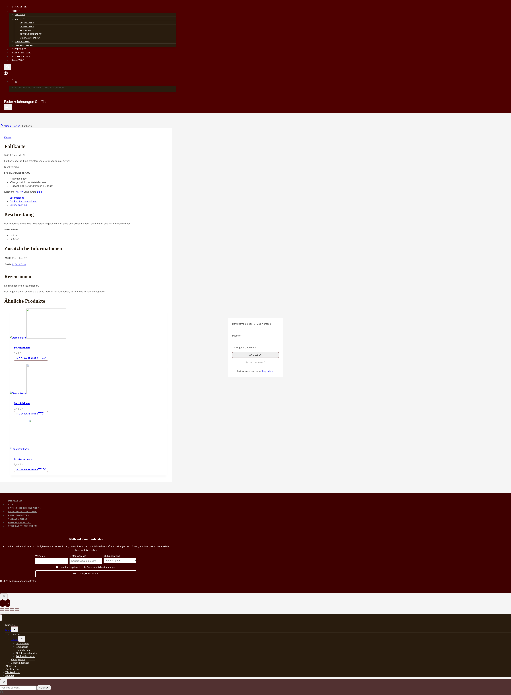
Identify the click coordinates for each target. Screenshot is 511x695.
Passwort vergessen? (255, 362)
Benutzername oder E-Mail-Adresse (251, 324)
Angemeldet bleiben (246, 347)
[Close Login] (3, 596)
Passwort (237, 335)
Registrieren (268, 371)
